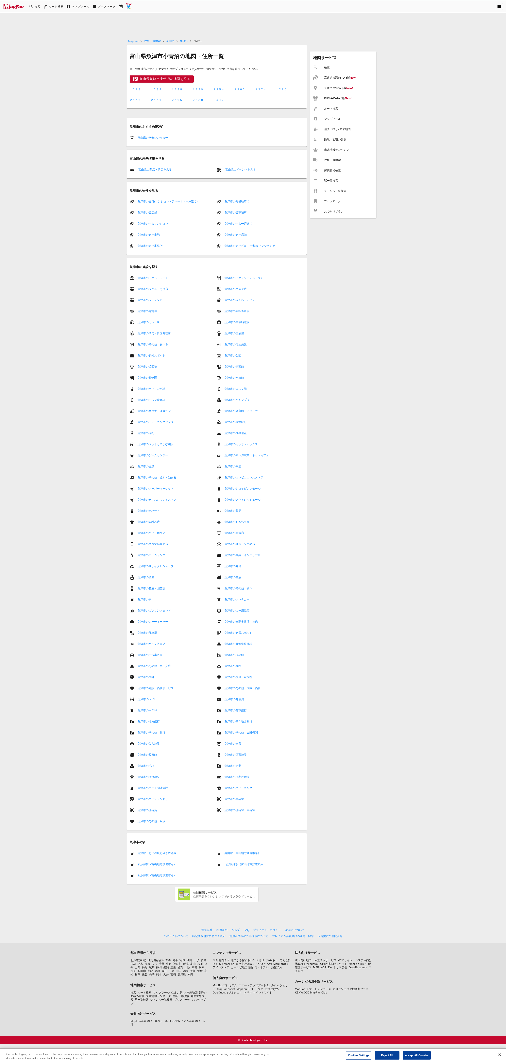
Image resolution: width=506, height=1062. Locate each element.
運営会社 (206, 930)
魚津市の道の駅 (234, 654)
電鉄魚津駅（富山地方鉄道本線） (245, 864)
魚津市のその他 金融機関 (241, 732)
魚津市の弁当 (233, 566)
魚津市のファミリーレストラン (244, 277)
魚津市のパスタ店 (236, 288)
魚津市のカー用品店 (237, 610)
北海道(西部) (156, 960)
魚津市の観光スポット (151, 355)
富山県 (170, 41)
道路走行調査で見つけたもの (254, 963)
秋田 (189, 960)
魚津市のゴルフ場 (236, 388)
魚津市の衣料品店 (149, 521)
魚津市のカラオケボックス (241, 444)
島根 (157, 970)
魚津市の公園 (233, 355)
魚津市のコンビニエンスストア (244, 477)
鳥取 (150, 970)
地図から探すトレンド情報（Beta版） (254, 960)
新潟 (186, 963)
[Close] (499, 1054)
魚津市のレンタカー (237, 599)
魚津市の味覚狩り (236, 421)
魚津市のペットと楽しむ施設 (156, 444)
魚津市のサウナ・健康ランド (156, 410)
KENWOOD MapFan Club (311, 992)
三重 (173, 967)
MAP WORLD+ (322, 967)
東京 (169, 963)
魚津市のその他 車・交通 (154, 665)
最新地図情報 (221, 960)
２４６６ (176, 99)
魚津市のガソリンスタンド (154, 610)
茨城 (133, 963)
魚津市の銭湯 (233, 466)
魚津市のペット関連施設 (153, 787)
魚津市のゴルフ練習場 (151, 399)
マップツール (161, 992)
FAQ (246, 930)
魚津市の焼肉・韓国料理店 (154, 333)
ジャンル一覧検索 (161, 999)
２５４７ (218, 99)
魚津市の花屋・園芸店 (151, 588)
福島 (203, 960)
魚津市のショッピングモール (243, 488)
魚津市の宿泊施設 (236, 344)
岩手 (175, 960)
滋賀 (180, 967)
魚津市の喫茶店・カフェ (240, 299)
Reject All (387, 1055)
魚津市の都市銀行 (236, 710)
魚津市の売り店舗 (236, 234)
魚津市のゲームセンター (153, 455)
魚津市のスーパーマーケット (156, 488)
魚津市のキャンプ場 (237, 399)
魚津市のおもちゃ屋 (237, 521)
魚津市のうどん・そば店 (153, 288)
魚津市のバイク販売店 (151, 643)
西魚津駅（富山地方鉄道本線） (157, 875)
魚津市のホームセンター (153, 554)
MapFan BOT (244, 989)
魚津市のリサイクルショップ (156, 566)
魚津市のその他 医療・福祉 (243, 688)
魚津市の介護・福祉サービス (156, 688)
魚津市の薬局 (233, 510)
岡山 (164, 970)
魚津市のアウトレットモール (243, 499)
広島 (171, 970)
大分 (166, 974)
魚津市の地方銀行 (149, 721)
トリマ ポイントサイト (258, 992)
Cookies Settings (358, 1055)
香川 (193, 970)
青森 (168, 960)
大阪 (187, 967)
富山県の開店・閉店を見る (155, 169)
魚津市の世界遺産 (236, 432)
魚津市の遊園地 (147, 366)
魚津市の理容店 (147, 810)
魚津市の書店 (233, 577)
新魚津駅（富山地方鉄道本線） (157, 864)
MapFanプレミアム (225, 985)
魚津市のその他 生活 (151, 821)
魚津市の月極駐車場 (237, 201)
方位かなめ (272, 989)
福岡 (137, 974)
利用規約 (222, 930)
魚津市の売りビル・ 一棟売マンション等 (250, 245)
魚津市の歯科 (146, 676)
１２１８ (135, 89)
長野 (144, 967)
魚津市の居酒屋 (234, 333)
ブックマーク (182, 999)
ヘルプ (235, 930)
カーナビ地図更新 (242, 967)
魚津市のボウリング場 (151, 388)
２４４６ (135, 99)
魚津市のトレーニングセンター (157, 421)
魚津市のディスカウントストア (157, 499)
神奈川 (177, 963)
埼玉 (154, 963)
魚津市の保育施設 (236, 754)
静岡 (159, 967)
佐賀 (144, 974)
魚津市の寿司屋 (147, 310)
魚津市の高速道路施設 (238, 643)
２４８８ (197, 99)
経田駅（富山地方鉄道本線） (243, 853)
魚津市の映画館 (234, 366)
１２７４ (260, 89)
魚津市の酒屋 (146, 577)
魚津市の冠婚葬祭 (149, 776)
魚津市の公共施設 (149, 743)
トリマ (259, 989)
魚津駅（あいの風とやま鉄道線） (158, 853)
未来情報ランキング (158, 996)
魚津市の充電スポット (238, 632)
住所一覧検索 (152, 41)
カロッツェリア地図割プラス (351, 989)
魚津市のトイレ (147, 699)
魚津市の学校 (146, 765)
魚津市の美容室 (234, 798)
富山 (193, 963)
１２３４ (156, 89)
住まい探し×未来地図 (184, 992)
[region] (253, 1055)
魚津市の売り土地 (149, 234)
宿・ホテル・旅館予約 (268, 967)
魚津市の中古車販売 (150, 654)
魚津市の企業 (233, 765)
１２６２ (239, 89)
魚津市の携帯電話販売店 (153, 543)
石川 (200, 963)
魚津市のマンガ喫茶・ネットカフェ (247, 455)
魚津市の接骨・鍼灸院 (238, 676)
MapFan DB (356, 963)
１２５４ (218, 89)
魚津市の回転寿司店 (237, 310)
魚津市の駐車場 (147, 632)
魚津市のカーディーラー (153, 621)
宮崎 (173, 974)
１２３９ (197, 89)
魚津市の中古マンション (153, 223)
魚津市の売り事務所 (150, 245)
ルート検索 (144, 992)
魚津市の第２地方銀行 (238, 721)
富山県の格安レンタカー (153, 137)
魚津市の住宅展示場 (237, 776)
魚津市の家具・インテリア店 (243, 554)
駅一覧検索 (142, 999)
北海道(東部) (138, 960)
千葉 (161, 963)
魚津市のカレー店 (149, 322)
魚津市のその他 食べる (153, 344)
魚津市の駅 (144, 599)
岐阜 (152, 967)
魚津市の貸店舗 (147, 212)
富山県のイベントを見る (240, 169)
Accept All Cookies (417, 1055)
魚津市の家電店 (234, 532)
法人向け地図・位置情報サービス (315, 960)
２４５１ (156, 99)
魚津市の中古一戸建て (238, 223)
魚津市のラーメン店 (150, 299)
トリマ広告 (340, 967)
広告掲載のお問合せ (330, 936)
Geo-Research (358, 967)
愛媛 (200, 970)
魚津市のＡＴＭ (147, 710)
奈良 (133, 970)
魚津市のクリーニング (238, 787)
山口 (178, 970)
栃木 (140, 963)
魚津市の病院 (233, 665)
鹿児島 (181, 974)
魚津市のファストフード (153, 277)
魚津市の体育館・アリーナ (241, 410)
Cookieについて (295, 930)
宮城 (182, 960)
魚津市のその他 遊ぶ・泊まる (157, 477)
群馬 (147, 963)
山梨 (137, 967)
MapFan (133, 41)
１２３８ (176, 89)
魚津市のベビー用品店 (151, 532)
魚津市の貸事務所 (236, 212)
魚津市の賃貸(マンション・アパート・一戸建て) (168, 201)
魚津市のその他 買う (238, 588)
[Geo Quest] (129, 6)
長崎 (152, 974)
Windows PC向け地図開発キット (326, 963)
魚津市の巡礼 (146, 432)
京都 (194, 967)
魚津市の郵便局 (234, 699)
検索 (133, 992)
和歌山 (142, 970)
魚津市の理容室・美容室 (240, 810)
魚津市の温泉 (146, 466)
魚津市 (184, 41)
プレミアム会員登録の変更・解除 (293, 936)
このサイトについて (175, 936)
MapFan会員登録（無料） (146, 1021)
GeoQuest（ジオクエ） (227, 992)
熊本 (159, 974)
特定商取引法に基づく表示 (209, 936)
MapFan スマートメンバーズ (313, 989)
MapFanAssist (226, 989)
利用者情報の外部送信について (248, 936)
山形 (196, 960)
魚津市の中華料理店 (237, 322)
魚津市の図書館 (147, 754)
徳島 (186, 970)
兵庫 (201, 967)
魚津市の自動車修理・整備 (241, 621)
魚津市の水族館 (234, 377)
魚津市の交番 (233, 743)
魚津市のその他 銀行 (151, 732)
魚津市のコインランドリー (154, 798)
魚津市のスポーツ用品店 (240, 543)
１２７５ (281, 89)
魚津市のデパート (149, 510)
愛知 (166, 967)
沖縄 (190, 974)
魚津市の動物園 (147, 377)
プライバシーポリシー (267, 930)
